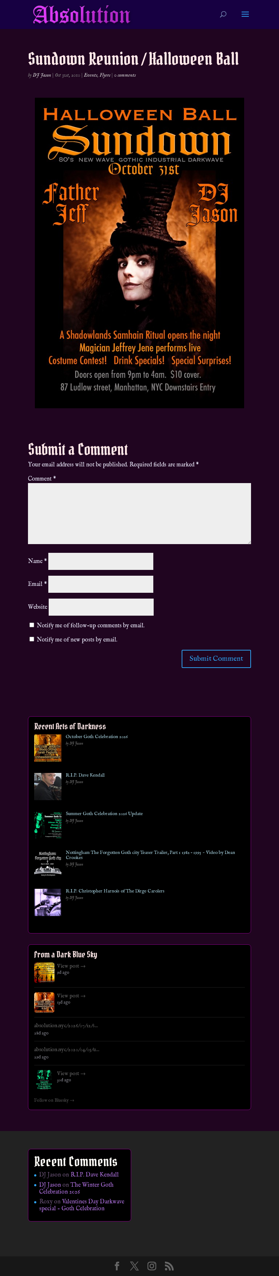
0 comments (125, 75)
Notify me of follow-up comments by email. (91, 625)
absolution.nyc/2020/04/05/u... (66, 1049)
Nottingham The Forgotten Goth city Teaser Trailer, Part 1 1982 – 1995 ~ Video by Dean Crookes (150, 855)
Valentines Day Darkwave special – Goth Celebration (81, 1205)
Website (37, 607)
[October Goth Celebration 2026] (47, 749)
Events (90, 75)
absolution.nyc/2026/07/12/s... (66, 1025)
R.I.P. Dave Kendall (85, 775)
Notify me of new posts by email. (77, 640)
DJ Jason (42, 75)
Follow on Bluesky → (54, 1100)
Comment (42, 479)
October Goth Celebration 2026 (97, 737)
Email (37, 584)
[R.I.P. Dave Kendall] (47, 788)
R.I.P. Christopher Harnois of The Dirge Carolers (115, 891)
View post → (71, 966)
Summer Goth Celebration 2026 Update (104, 814)
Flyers (105, 75)
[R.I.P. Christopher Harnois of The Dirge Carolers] (47, 904)
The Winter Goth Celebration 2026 (76, 1189)
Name (37, 561)
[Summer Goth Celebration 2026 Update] (47, 826)
